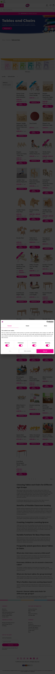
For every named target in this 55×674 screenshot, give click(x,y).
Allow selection (27, 351)
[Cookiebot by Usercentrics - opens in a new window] (47, 322)
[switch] (21, 345)
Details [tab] (27, 325)
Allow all (45, 351)
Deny (10, 351)
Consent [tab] (10, 325)
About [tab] (45, 325)
